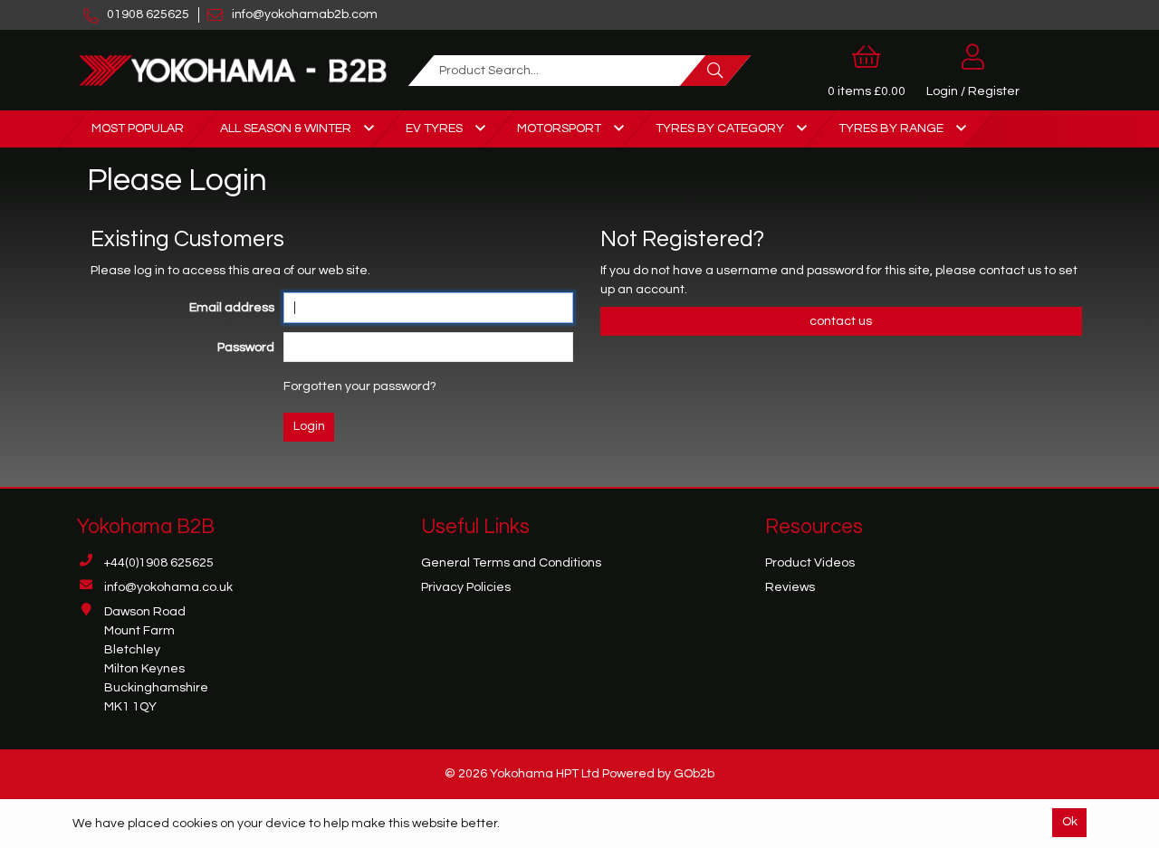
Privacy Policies (466, 587)
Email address (231, 307)
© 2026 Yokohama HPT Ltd (522, 773)
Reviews (790, 587)
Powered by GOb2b (658, 773)
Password (245, 347)
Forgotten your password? (359, 386)
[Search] (715, 70)
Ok (1070, 821)
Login (309, 426)
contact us (1011, 270)
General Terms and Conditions (511, 563)
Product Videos (810, 563)
